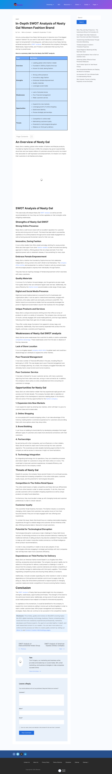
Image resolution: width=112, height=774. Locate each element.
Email (21, 717)
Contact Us (27, 762)
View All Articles (34, 671)
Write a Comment (26, 32)
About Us (19, 630)
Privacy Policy (45, 762)
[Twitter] (17, 754)
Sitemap (77, 762)
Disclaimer (68, 762)
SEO (59, 4)
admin (63, 771)
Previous (23, 649)
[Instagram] (21, 754)
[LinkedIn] (25, 754)
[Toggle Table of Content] (30, 136)
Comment (22, 692)
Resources (67, 4)
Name (21, 708)
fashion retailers (42, 247)
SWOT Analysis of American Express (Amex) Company (54, 645)
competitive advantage (23, 340)
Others (77, 4)
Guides (86, 4)
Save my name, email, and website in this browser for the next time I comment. (40, 727)
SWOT (17, 19)
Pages (94, 4)
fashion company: (52, 399)
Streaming (49, 4)
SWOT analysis (36, 44)
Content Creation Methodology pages (38, 630)
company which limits (39, 350)
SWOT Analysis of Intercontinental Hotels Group (29, 645)
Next (60, 649)
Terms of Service (57, 762)
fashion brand (33, 287)
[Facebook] (14, 754)
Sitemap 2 (85, 762)
